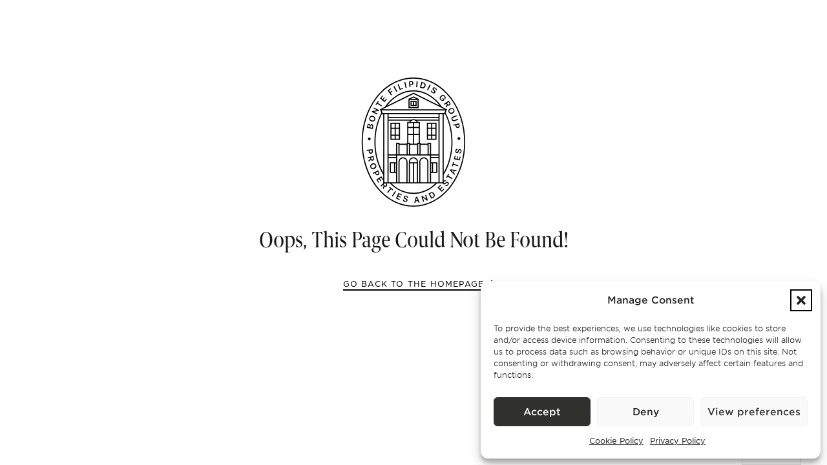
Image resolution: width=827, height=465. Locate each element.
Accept (542, 412)
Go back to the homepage (414, 283)
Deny (646, 412)
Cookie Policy (616, 440)
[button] (801, 300)
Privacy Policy (678, 440)
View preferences (754, 412)
